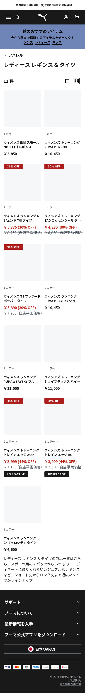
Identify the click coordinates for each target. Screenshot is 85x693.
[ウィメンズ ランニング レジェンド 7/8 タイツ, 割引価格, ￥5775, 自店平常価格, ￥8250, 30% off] (22, 200)
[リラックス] (76, 81)
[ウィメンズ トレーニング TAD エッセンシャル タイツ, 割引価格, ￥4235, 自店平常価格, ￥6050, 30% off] (63, 200)
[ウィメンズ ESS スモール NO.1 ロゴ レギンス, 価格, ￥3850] (22, 123)
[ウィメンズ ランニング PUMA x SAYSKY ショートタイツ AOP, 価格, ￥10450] (63, 277)
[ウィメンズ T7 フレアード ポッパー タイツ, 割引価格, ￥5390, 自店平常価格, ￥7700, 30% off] (22, 280)
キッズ (57, 42)
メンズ (28, 42)
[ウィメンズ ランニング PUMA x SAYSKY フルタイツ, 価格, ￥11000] (22, 358)
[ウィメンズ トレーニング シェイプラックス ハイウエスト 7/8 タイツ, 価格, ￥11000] (63, 358)
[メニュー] (8, 17)
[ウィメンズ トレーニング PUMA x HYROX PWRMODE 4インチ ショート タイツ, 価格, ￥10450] (63, 123)
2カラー (9, 441)
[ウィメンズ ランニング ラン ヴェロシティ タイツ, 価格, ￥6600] (22, 519)
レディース (42, 42)
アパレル (15, 55)
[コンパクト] (67, 81)
